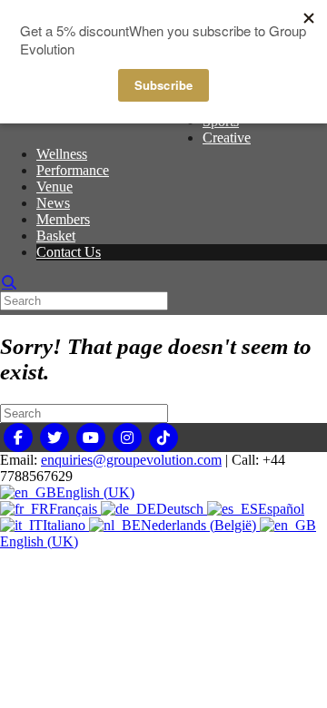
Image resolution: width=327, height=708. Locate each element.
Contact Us (68, 252)
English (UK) (95, 492)
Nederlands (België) (200, 525)
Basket (55, 235)
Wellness (61, 154)
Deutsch (181, 508)
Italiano (66, 525)
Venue (54, 186)
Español (281, 508)
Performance (72, 170)
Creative (227, 137)
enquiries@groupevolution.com (131, 459)
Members (63, 219)
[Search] (9, 282)
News (53, 203)
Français (75, 508)
